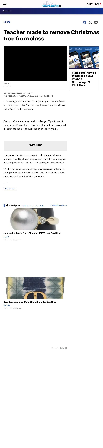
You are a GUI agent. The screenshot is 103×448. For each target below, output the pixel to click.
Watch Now (93, 4)
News (7, 22)
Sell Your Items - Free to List (34, 206)
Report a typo (10, 188)
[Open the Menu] (4, 4)
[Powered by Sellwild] (63, 348)
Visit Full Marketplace (58, 205)
